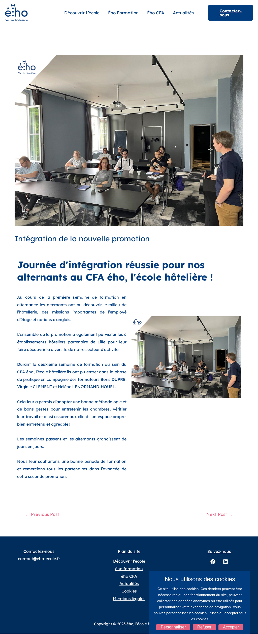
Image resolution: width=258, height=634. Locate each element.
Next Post (219, 514)
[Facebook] (212, 561)
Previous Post (42, 514)
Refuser (204, 627)
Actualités (183, 12)
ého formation (123, 12)
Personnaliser (173, 627)
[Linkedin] (225, 561)
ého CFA (155, 12)
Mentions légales (129, 598)
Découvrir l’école (82, 12)
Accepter (231, 627)
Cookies (129, 591)
